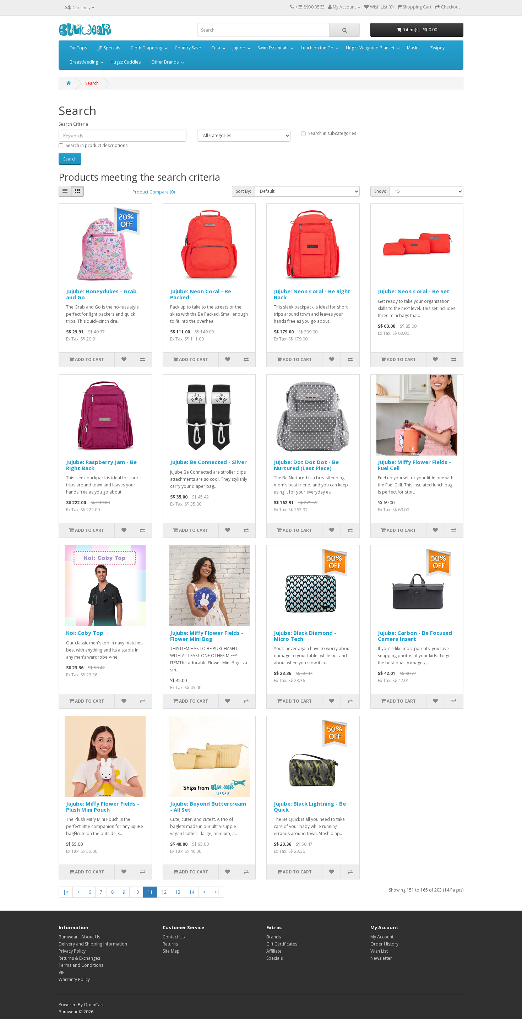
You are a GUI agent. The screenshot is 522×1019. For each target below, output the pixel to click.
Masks (413, 48)
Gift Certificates (281, 944)
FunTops (78, 48)
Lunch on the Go (317, 48)
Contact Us (174, 937)
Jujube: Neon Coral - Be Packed (200, 294)
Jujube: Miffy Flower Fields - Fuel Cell (414, 465)
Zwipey (437, 48)
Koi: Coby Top (84, 632)
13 (177, 892)
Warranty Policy (74, 979)
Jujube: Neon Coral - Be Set (414, 291)
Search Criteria (73, 124)
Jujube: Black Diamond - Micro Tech (305, 635)
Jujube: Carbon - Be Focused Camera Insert (415, 635)
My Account (381, 937)
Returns (170, 944)
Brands (273, 937)
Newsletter (381, 958)
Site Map (171, 951)
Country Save (188, 48)
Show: (380, 191)
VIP (62, 972)
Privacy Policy (72, 951)
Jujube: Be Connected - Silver (208, 461)
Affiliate (274, 951)
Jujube (239, 48)
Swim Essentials (272, 48)
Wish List (379, 951)
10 (136, 892)
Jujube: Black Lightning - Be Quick (310, 806)
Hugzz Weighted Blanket (370, 48)
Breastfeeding (84, 62)
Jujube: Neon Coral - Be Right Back (312, 294)
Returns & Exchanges (79, 958)
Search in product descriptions (96, 145)
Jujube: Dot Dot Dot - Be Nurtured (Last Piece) (306, 465)
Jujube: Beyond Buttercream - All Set (208, 806)
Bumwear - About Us (79, 937)
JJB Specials (109, 48)
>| (216, 892)
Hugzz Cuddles (125, 62)
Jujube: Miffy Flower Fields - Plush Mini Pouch (102, 806)
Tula (216, 48)
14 (191, 892)
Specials (274, 958)
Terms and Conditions (81, 965)
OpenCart (94, 1005)
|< (65, 892)
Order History (384, 944)
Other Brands (165, 62)
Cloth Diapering (146, 48)
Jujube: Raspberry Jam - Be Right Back (101, 465)
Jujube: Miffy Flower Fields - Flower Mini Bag (206, 635)
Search (92, 83)
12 (164, 892)
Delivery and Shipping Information (93, 944)
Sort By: (243, 191)
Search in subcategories (332, 133)
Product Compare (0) (153, 192)
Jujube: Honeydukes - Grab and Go (101, 294)
